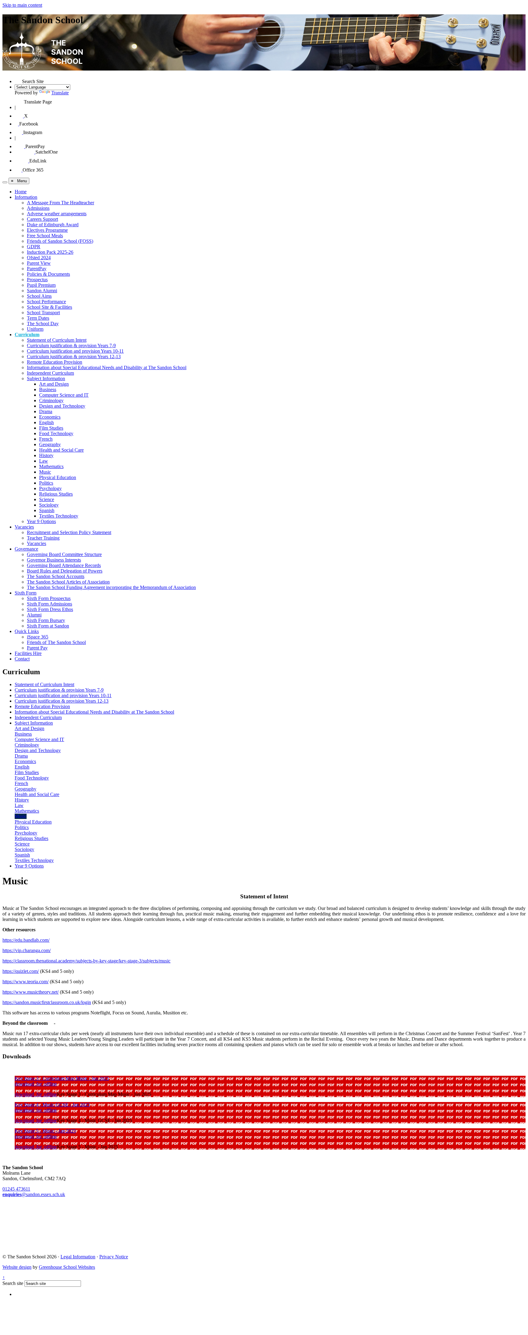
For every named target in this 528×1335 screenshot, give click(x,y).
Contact (22, 658)
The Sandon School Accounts (55, 576)
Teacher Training (43, 537)
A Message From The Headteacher (60, 202)
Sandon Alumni (42, 290)
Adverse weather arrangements (56, 213)
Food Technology (56, 433)
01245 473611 (16, 1188)
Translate (60, 92)
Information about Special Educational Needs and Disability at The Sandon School (106, 367)
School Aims (39, 296)
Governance (26, 548)
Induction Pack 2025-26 (50, 252)
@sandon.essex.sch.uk (33, 1194)
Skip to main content (22, 5)
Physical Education (57, 477)
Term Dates (38, 318)
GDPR (33, 246)
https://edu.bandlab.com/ (26, 940)
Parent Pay (37, 647)
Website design (16, 1267)
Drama (45, 411)
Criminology (51, 400)
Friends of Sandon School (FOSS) (60, 241)
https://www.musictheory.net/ (30, 992)
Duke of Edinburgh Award (53, 224)
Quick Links (27, 631)
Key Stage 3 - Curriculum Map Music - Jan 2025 (62, 1078)
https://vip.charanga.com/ (26, 950)
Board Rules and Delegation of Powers (64, 570)
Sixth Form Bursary (46, 620)
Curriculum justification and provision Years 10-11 (75, 351)
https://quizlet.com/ (20, 971)
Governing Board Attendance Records (64, 565)
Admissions (38, 208)
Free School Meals (45, 235)
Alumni (34, 614)
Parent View (39, 263)
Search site (12, 1283)
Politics (46, 483)
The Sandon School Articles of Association (68, 581)
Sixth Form (25, 592)
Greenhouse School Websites (67, 1267)
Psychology (50, 488)
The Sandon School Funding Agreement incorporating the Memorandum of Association (111, 587)
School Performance (46, 301)
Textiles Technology (58, 515)
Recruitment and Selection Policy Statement (69, 532)
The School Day (43, 323)
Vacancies (24, 526)
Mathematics (51, 466)
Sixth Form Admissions (49, 603)
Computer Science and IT (64, 395)
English (46, 422)
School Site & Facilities (49, 307)
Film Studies (51, 428)
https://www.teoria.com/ (25, 981)
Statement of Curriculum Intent (56, 340)
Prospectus (37, 279)
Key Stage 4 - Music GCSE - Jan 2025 (52, 1104)
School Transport (43, 312)
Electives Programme (47, 230)
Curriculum (27, 334)
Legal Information (78, 1256)
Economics (50, 417)
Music (45, 472)
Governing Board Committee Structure (64, 554)
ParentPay (36, 268)
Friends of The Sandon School (56, 642)
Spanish (46, 510)
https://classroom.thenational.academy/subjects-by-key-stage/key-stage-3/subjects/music (86, 960)
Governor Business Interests (54, 559)
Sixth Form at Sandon (48, 625)
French (46, 439)
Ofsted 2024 (39, 257)
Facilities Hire (28, 653)
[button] (18, 79)
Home (21, 191)
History (46, 455)
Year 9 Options (41, 521)
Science (46, 499)
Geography (50, 444)
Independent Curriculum (50, 373)
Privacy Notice (113, 1256)
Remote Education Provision (54, 362)
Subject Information (46, 378)
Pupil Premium (41, 285)
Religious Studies (56, 494)
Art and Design (54, 384)
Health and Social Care (61, 450)
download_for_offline (36, 1083)
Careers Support (42, 219)
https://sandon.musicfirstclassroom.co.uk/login (46, 1002)
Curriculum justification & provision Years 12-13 (74, 356)
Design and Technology (62, 406)
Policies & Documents (48, 274)
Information (26, 197)
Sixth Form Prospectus (49, 598)
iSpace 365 (37, 636)
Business (47, 389)
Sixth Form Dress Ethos (50, 609)
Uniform (35, 329)
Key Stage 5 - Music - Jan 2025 (45, 1130)
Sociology (49, 504)
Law (43, 461)
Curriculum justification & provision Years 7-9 (71, 345)
